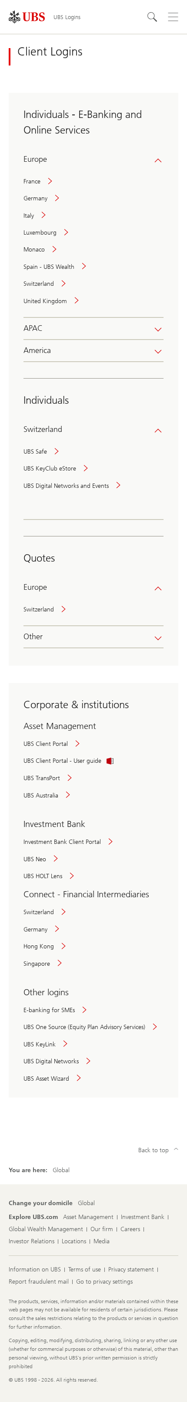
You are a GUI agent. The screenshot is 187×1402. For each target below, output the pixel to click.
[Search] (152, 17)
